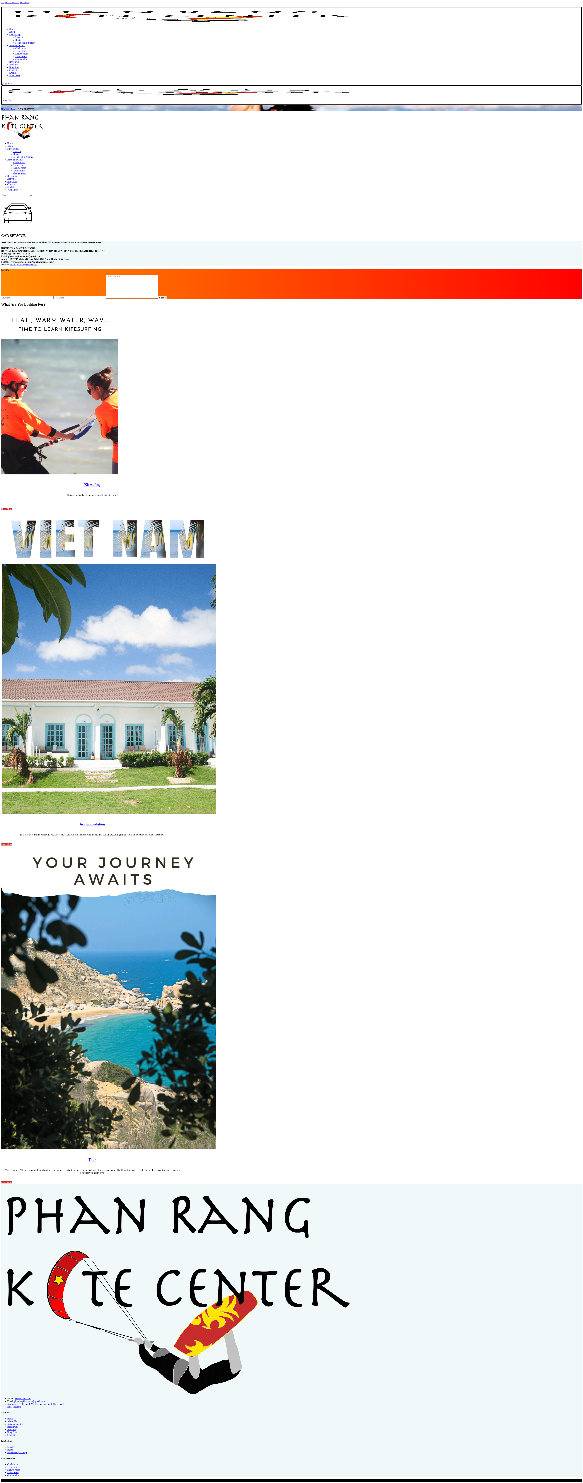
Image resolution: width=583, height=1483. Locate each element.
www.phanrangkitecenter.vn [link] (23, 264)
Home (4, 109)
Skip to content (8, 2)
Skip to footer (22, 2)
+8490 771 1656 (23, 1398)
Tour (92, 1160)
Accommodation (92, 824)
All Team (11, 109)
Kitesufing (92, 485)
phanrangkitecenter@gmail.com (29, 1401)
